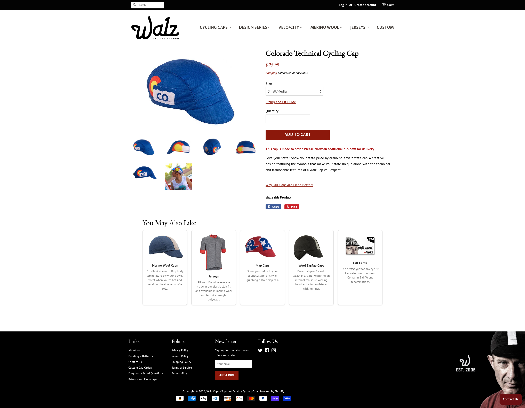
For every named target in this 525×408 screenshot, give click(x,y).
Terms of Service (182, 367)
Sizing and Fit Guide (281, 102)
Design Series (253, 27)
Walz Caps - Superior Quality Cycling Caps (232, 391)
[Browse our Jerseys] (214, 252)
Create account (365, 5)
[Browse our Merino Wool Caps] (165, 247)
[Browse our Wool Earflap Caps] (311, 247)
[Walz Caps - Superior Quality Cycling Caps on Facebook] (267, 351)
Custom (385, 27)
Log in (343, 5)
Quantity (272, 111)
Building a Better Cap (141, 356)
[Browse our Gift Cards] (360, 245)
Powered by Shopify (272, 391)
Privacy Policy (180, 350)
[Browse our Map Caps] (262, 247)
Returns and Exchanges (143, 379)
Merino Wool (325, 27)
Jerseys (358, 27)
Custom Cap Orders (140, 367)
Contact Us (135, 362)
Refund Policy (180, 356)
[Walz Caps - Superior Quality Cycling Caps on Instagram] (273, 351)
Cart (390, 5)
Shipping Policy (181, 362)
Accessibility (179, 373)
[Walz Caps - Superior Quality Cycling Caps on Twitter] (260, 351)
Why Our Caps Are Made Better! (289, 185)
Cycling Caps (214, 27)
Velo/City (289, 27)
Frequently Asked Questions (145, 373)
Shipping (271, 73)
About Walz (135, 350)
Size (269, 83)
